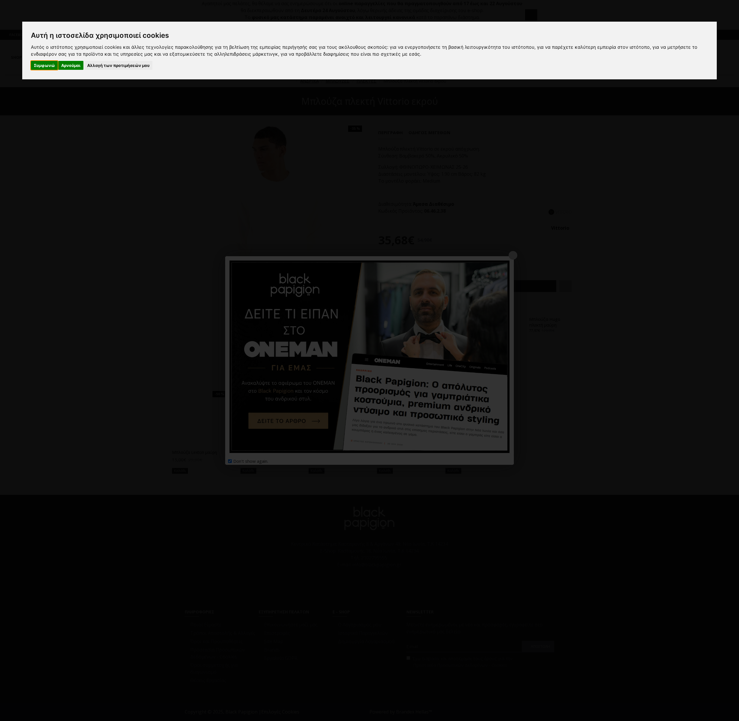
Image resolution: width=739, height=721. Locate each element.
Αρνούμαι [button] (71, 65)
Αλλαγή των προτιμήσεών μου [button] (118, 65)
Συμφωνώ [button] (44, 65)
